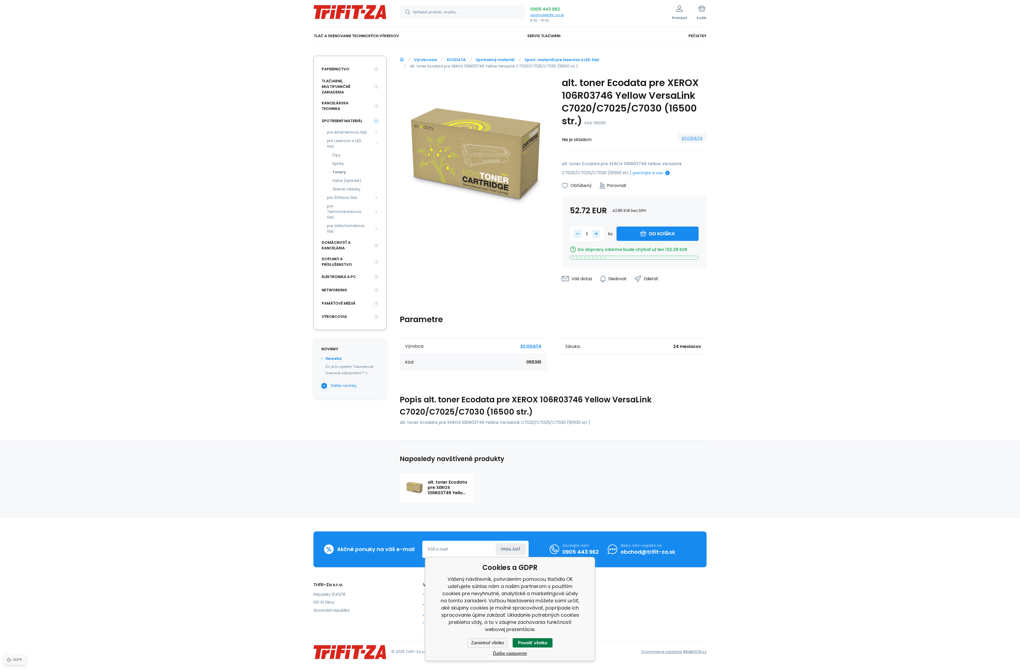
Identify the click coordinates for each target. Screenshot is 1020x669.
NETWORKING (334, 290)
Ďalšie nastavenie (510, 653)
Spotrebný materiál (495, 59)
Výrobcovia (425, 59)
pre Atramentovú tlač (347, 132)
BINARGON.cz (695, 651)
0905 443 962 (545, 9)
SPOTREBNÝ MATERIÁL (342, 120)
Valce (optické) (346, 180)
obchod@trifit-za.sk (547, 15)
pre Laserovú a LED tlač (344, 143)
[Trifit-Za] (402, 59)
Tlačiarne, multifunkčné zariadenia (336, 86)
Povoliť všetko (532, 643)
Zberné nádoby (346, 189)
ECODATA (456, 59)
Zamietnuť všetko (487, 643)
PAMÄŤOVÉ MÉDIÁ (339, 303)
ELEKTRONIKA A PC (339, 276)
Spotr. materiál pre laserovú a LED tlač (562, 59)
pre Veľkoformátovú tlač (346, 228)
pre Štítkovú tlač (342, 197)
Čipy (336, 155)
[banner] (349, 14)
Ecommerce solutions (661, 651)
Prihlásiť (511, 549)
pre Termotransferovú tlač (344, 211)
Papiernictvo (335, 69)
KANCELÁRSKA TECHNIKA (335, 105)
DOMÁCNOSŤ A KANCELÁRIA (336, 245)
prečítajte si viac (648, 173)
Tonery (339, 172)
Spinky (338, 163)
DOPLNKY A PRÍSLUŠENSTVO (337, 261)
